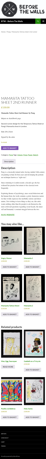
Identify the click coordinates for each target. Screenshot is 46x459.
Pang (8, 32)
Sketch (35, 155)
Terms (3, 446)
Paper (30, 155)
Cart (3, 442)
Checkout (4, 438)
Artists (3, 434)
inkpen (20, 155)
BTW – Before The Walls (12, 21)
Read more (8, 367)
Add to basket (10, 148)
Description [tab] (9, 161)
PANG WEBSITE (8, 214)
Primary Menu (43, 21)
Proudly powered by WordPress (10, 456)
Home (3, 32)
